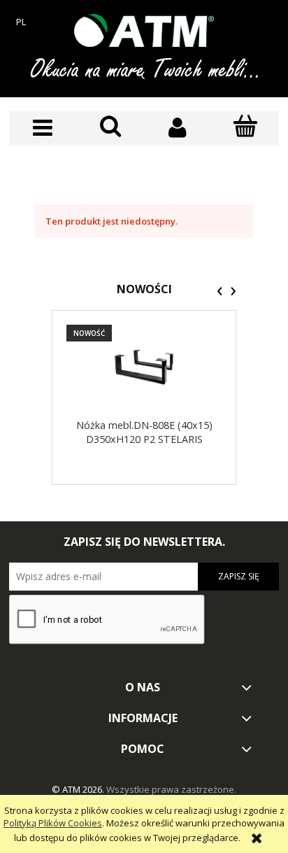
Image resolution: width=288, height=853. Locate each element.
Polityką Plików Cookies (52, 823)
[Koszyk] (246, 126)
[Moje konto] (178, 127)
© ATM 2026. (79, 789)
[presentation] (220, 291)
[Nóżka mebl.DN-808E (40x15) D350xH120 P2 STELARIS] (144, 367)
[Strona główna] (144, 30)
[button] (43, 127)
